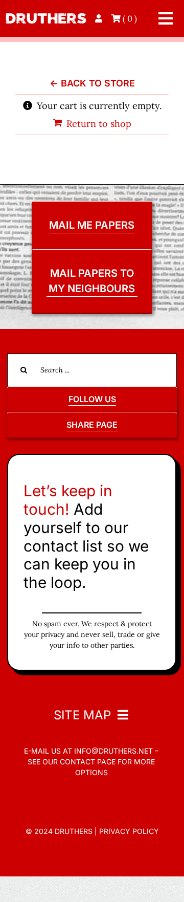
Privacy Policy (129, 831)
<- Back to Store (92, 83)
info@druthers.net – (115, 750)
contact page (88, 761)
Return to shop (98, 123)
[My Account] (99, 18)
